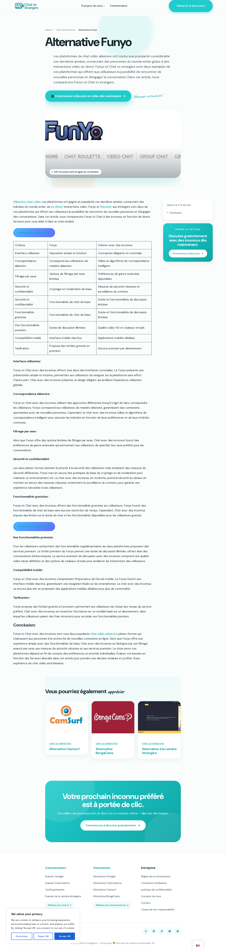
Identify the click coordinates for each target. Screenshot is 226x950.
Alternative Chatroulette (107, 883)
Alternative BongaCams (104, 751)
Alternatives (102, 868)
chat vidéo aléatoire (104, 634)
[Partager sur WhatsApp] (169, 931)
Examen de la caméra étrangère (63, 896)
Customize (22, 936)
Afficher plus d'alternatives (112, 905)
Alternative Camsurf (64, 749)
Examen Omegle (54, 876)
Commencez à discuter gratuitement (111, 825)
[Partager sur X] (145, 931)
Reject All (43, 936)
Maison (49, 29)
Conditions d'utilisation (154, 883)
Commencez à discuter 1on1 (34, 232)
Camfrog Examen (54, 889)
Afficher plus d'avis (59, 905)
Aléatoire (19, 202)
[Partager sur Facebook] (153, 931)
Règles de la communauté (155, 876)
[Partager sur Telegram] (177, 931)
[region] (43, 926)
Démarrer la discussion (191, 5)
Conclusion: (175, 212)
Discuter (106, 207)
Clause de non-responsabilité (157, 909)
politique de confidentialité (156, 889)
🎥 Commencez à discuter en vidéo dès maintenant (86, 96)
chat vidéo (34, 202)
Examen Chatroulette (57, 883)
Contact (146, 902)
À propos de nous (151, 896)
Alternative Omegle (104, 876)
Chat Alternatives (65, 29)
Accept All (64, 936)
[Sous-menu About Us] (104, 6)
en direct (57, 207)
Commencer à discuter (186, 253)
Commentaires (55, 868)
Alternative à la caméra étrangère (159, 751)
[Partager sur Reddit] (161, 931)
